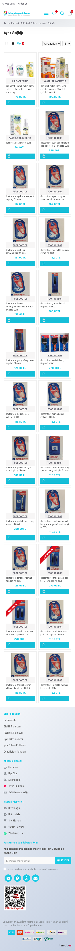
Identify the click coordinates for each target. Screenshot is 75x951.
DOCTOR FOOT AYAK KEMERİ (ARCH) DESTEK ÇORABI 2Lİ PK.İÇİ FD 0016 (54, 144)
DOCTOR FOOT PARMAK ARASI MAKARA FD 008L (17, 415)
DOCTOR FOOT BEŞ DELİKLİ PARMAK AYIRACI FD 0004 (54, 251)
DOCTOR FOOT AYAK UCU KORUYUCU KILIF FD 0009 (16, 251)
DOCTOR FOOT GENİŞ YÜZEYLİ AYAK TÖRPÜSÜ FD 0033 (20, 362)
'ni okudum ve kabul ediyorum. (33, 869)
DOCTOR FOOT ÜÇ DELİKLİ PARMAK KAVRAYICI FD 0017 (54, 686)
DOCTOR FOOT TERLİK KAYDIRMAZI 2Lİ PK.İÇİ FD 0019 (19, 579)
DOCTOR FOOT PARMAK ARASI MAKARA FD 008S (52, 415)
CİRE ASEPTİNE (20, 81)
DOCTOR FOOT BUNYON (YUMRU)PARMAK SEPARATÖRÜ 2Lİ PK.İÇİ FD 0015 (19, 306)
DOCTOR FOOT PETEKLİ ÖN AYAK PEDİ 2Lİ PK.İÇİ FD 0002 (18, 469)
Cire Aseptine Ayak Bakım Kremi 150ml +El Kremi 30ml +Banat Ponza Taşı (20, 89)
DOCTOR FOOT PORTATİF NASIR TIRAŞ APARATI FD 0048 (20, 523)
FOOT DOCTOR (55, 138)
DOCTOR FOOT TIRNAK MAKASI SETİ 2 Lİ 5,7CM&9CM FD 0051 (54, 579)
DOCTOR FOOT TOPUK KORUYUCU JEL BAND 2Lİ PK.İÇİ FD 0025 (53, 633)
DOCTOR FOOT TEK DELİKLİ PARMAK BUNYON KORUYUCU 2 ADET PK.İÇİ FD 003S (54, 524)
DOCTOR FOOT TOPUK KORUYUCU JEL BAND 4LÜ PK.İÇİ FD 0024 (19, 686)
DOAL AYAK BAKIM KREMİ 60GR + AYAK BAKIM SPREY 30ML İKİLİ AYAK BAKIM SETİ (54, 89)
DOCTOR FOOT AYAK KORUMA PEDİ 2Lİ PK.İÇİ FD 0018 (20, 198)
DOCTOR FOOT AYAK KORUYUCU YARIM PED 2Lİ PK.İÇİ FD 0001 (53, 198)
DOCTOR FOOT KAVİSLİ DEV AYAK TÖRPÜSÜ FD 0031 (53, 362)
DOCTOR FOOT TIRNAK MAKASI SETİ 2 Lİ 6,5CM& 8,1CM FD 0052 (19, 633)
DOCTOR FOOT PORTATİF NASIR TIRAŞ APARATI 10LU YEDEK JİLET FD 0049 (54, 469)
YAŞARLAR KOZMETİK (55, 81)
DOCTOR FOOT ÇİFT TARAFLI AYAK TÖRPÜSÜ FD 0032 (53, 305)
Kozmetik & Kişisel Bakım (24, 23)
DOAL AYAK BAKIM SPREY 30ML (18, 142)
